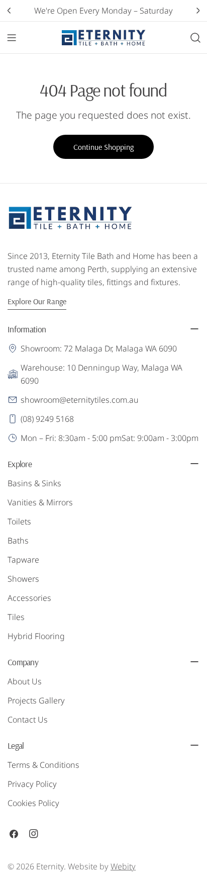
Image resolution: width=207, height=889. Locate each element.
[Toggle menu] (12, 38)
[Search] (195, 38)
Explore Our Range (37, 301)
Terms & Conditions (43, 764)
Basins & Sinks (34, 483)
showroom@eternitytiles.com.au (80, 399)
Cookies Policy (33, 803)
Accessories (29, 597)
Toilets (19, 521)
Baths (18, 540)
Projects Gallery (36, 700)
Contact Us (28, 719)
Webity (123, 866)
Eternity (50, 866)
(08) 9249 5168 (47, 418)
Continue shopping (103, 147)
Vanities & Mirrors (40, 502)
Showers (23, 578)
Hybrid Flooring (36, 636)
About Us (25, 681)
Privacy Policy (32, 783)
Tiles (16, 617)
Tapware (23, 559)
